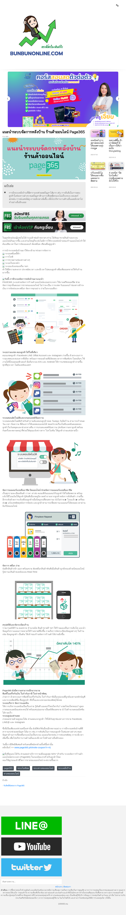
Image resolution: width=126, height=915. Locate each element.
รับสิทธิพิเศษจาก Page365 (14, 786)
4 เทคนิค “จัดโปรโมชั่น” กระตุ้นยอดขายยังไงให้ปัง (116, 176)
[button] (118, 98)
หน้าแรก (58, 887)
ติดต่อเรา (67, 887)
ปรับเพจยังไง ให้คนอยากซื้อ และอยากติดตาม (97, 176)
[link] (32, 747)
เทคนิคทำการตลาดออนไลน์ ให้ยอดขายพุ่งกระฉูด (97, 144)
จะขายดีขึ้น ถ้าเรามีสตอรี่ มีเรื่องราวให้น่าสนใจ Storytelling (115, 145)
